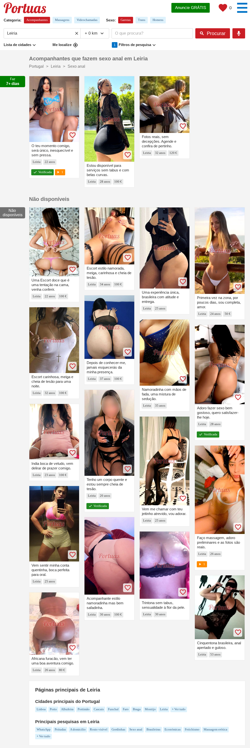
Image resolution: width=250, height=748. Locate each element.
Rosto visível (98, 729)
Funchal (113, 709)
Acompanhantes (37, 20)
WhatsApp (44, 729)
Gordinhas (118, 729)
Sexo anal (135, 729)
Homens (158, 20)
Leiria (164, 709)
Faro (126, 709)
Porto (53, 709)
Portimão (84, 709)
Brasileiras (153, 729)
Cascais (99, 709)
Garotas (126, 20)
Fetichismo (192, 729)
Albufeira (67, 709)
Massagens (62, 20)
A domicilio (78, 729)
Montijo (150, 709)
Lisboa (41, 709)
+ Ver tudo (179, 709)
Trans (141, 20)
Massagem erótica (215, 729)
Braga (137, 709)
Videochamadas (87, 20)
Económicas (173, 729)
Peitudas (60, 729)
